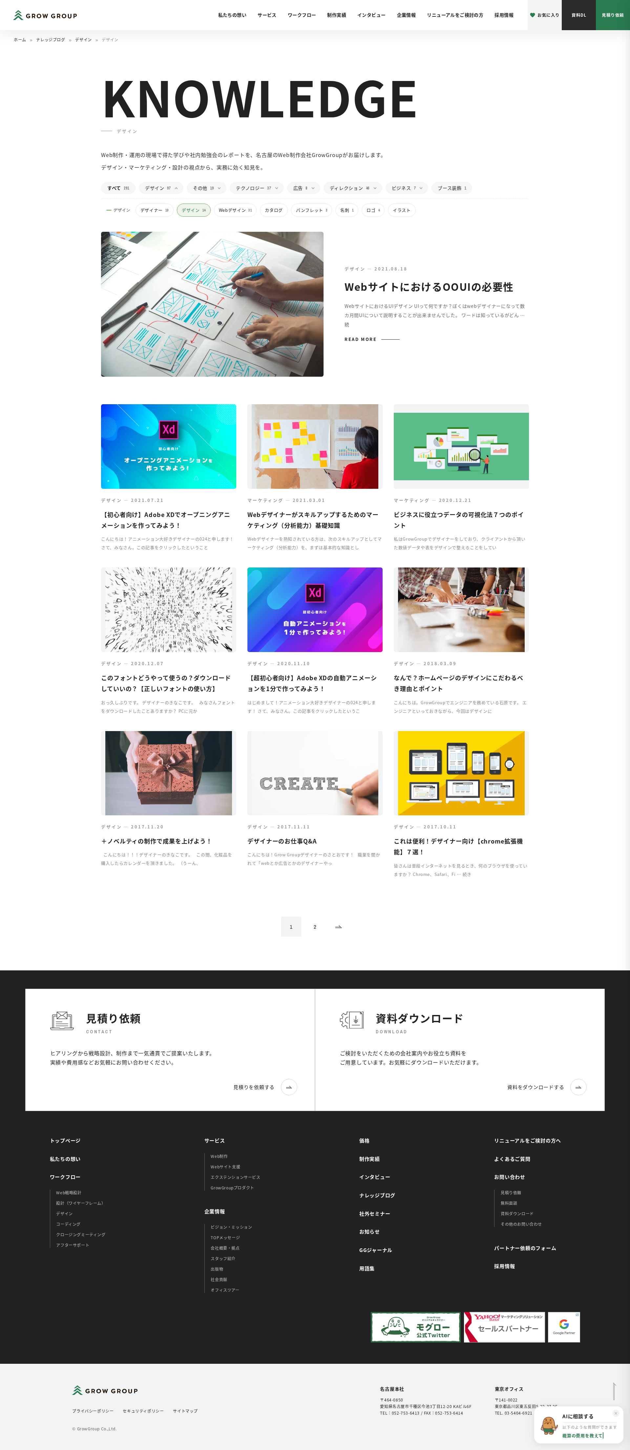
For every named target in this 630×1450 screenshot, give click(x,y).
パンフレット (311, 210)
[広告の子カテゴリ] (315, 188)
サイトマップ (185, 1411)
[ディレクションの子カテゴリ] (377, 188)
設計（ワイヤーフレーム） (80, 1203)
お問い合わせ (509, 1176)
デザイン (83, 39)
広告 (300, 188)
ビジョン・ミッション (231, 1227)
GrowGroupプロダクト (232, 1187)
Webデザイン (235, 210)
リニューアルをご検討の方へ (527, 1140)
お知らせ (369, 1231)
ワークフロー (302, 14)
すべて (118, 188)
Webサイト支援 (225, 1166)
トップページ (65, 1140)
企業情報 (406, 14)
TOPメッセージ (225, 1237)
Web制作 (219, 1156)
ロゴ (373, 210)
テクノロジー (253, 188)
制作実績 (336, 14)
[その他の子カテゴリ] (221, 188)
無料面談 (509, 1203)
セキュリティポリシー (143, 1411)
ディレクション (349, 188)
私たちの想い (232, 14)
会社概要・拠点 (225, 1248)
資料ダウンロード (517, 1213)
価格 (364, 1140)
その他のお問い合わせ (521, 1224)
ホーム (20, 39)
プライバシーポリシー (93, 1411)
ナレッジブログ (50, 39)
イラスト (402, 210)
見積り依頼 (613, 15)
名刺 (346, 210)
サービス (267, 14)
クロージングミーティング (80, 1234)
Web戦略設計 (68, 1192)
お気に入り (548, 15)
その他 (203, 188)
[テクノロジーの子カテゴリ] (278, 188)
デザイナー (154, 210)
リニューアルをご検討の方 (455, 14)
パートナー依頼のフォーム (525, 1247)
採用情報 (504, 14)
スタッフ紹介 (223, 1258)
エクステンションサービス (235, 1177)
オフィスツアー (225, 1290)
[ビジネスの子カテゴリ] (423, 188)
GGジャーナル (375, 1249)
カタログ (274, 210)
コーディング (68, 1224)
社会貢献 (219, 1279)
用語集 (367, 1268)
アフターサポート (72, 1245)
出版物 (217, 1269)
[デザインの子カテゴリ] (178, 188)
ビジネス (403, 188)
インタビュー (371, 14)
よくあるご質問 (512, 1158)
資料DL (579, 15)
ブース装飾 (452, 188)
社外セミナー (374, 1213)
